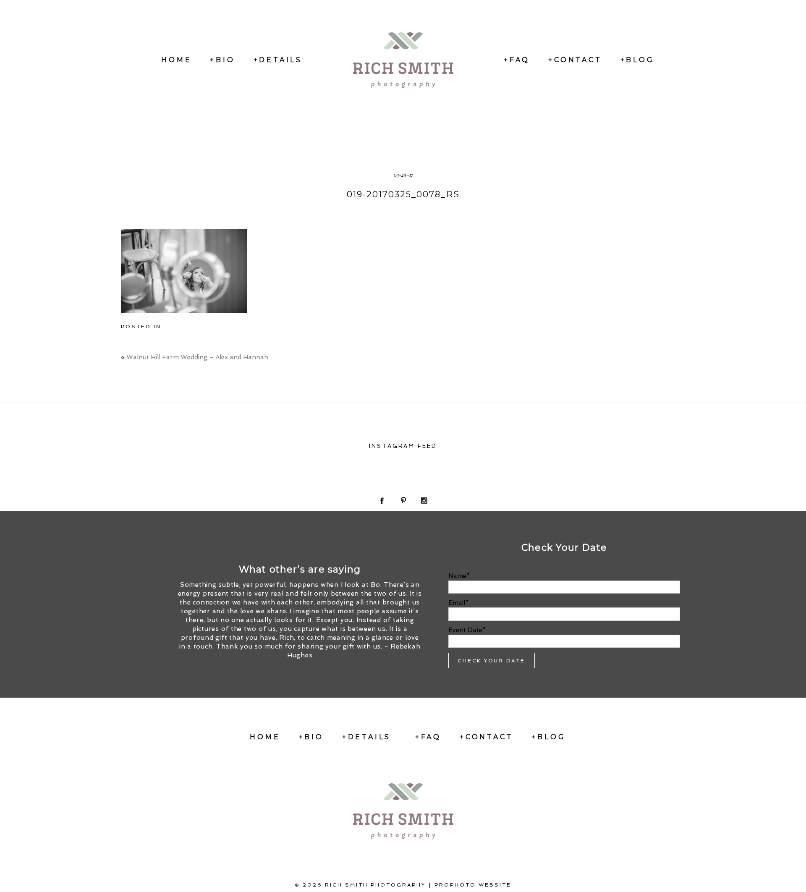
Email (456, 603)
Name (457, 576)
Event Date (465, 630)
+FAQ (517, 60)
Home (176, 60)
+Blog (637, 60)
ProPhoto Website (472, 885)
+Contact (575, 60)
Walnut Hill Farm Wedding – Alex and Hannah (197, 357)
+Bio (222, 60)
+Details (278, 60)
